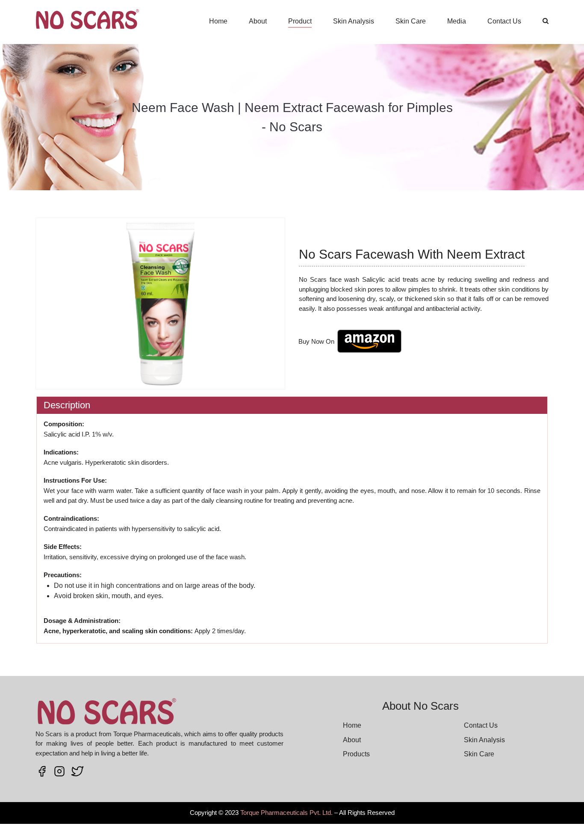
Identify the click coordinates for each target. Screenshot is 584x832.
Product (300, 21)
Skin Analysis (353, 21)
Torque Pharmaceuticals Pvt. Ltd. (286, 812)
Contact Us (504, 21)
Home (218, 21)
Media (456, 21)
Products (356, 754)
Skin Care (410, 21)
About (258, 21)
